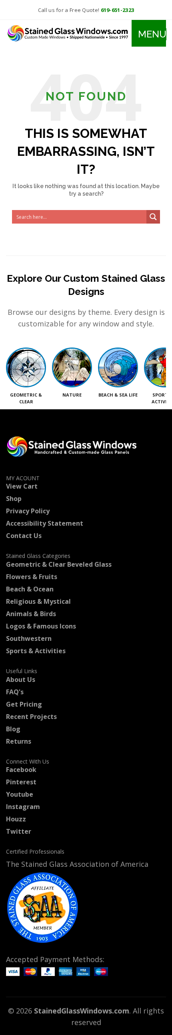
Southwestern (29, 638)
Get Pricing (24, 704)
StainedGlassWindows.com (81, 1010)
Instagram (23, 806)
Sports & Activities (36, 650)
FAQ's (15, 691)
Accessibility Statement (44, 523)
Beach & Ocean (30, 589)
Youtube (19, 794)
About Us (20, 679)
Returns (18, 741)
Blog (13, 729)
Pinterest (21, 782)
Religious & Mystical (38, 601)
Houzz (16, 819)
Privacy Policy (28, 511)
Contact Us (24, 535)
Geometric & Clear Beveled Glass (59, 564)
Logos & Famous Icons (41, 626)
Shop (14, 498)
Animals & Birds (31, 613)
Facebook (21, 769)
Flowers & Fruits (31, 576)
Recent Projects (31, 716)
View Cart (22, 486)
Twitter (18, 831)
